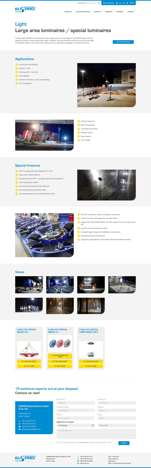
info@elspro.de (84, 463)
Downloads (110, 3)
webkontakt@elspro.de (31, 429)
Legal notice (112, 461)
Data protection (113, 459)
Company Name (63, 407)
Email (100, 415)
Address (101, 407)
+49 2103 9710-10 (29, 421)
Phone (59, 415)
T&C (109, 456)
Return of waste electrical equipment (119, 463)
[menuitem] (68, 12)
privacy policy (83, 442)
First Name (61, 399)
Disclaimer (115, 456)
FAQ (104, 3)
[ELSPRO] (25, 9)
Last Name (102, 399)
